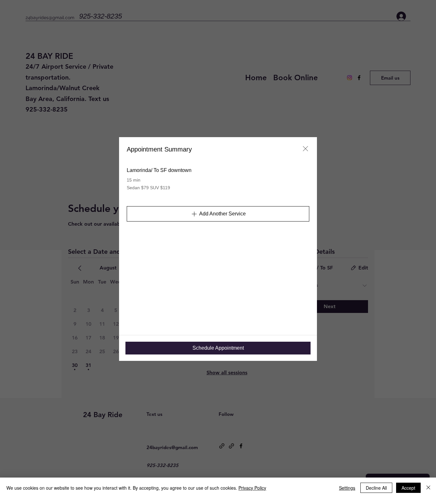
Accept (408, 488)
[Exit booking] (305, 148)
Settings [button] (347, 488)
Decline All (376, 488)
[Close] (428, 488)
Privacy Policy (252, 488)
